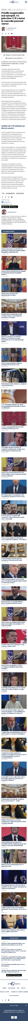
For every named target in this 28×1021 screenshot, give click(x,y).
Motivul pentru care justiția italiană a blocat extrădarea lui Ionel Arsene (12, 602)
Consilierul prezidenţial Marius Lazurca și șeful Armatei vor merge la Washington (13, 733)
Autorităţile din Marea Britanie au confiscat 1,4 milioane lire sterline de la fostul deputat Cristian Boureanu (13, 449)
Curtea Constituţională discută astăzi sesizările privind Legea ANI (12, 427)
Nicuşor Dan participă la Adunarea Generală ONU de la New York (11, 364)
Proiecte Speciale (14, 995)
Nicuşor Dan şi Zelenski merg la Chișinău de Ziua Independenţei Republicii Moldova (13, 272)
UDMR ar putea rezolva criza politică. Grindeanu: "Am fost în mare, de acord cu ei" (13, 909)
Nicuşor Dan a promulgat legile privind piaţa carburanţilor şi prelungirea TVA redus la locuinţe (13, 623)
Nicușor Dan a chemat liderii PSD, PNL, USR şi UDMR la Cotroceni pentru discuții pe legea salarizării (13, 474)
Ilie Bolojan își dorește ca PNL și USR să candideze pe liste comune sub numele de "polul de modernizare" (14, 886)
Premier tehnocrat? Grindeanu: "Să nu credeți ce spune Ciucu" (12, 645)
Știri (18, 988)
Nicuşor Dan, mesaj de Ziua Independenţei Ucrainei (9, 294)
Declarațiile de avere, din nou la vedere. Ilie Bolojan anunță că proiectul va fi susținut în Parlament (13, 778)
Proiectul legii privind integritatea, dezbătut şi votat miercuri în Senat (11, 559)
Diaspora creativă (4, 991)
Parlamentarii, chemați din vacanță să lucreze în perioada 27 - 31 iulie (12, 800)
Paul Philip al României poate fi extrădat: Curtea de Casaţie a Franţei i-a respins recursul (13, 689)
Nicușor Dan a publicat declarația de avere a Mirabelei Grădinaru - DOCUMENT (13, 538)
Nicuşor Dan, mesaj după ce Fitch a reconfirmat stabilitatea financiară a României (12, 666)
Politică (9, 9)
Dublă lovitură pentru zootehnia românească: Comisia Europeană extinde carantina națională (13, 821)
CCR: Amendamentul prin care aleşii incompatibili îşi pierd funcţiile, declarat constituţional (13, 406)
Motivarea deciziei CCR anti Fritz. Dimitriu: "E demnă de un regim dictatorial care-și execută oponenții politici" (12, 339)
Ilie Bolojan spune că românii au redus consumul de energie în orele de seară (12, 495)
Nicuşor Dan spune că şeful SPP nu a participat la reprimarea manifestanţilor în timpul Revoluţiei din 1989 (13, 250)
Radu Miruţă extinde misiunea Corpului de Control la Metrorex (14, 384)
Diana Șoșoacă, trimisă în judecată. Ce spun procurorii (12, 865)
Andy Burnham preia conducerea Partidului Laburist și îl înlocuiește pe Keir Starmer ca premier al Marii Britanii (13, 843)
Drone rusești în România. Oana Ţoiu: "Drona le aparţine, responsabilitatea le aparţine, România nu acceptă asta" (13, 711)
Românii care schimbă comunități (19, 991)
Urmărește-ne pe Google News (15, 58)
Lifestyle (23, 988)
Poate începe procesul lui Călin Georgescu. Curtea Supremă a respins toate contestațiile (12, 517)
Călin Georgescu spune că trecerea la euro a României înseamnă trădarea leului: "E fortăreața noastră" (14, 580)
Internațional (11, 988)
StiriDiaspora (4, 9)
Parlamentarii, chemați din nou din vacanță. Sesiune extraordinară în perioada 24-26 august (11, 315)
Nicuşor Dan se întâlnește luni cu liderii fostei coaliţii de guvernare (13, 930)
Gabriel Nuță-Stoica (12, 28)
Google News (7, 202)
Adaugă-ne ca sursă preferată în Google (15, 55)
